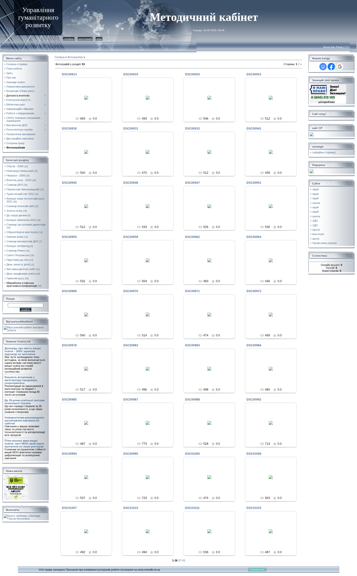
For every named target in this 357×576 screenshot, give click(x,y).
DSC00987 (130, 399)
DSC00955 (69, 237)
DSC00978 (69, 345)
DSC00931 (130, 128)
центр (315, 238)
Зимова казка (15, 236)
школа (316, 202)
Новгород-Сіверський (20, 170)
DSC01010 (130, 508)
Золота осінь (14, 210)
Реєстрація (85, 38)
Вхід (99, 38)
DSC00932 (192, 128)
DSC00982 (130, 345)
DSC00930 (69, 128)
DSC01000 (192, 453)
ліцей (315, 189)
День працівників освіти (21, 273)
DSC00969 (69, 291)
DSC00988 (192, 399)
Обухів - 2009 (15, 166)
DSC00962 (192, 237)
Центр (316, 229)
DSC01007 (69, 508)
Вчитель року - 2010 (19, 180)
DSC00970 (130, 291)
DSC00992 (253, 399)
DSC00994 (69, 453)
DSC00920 (192, 74)
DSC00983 (192, 345)
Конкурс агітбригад (18, 245)
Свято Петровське (18, 255)
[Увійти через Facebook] (331, 66)
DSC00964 (253, 237)
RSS (347, 47)
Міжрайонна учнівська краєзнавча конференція (22, 284)
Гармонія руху (15, 278)
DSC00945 (69, 182)
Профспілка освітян (324, 243)
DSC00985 (69, 399)
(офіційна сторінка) (324, 152)
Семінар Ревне (16, 250)
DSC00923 (253, 74)
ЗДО (315, 220)
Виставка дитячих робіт (21, 269)
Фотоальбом (75, 57)
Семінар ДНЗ (15, 184)
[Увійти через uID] (323, 66)
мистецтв (318, 234)
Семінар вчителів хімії (20, 206)
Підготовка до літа (18, 259)
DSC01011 (192, 508)
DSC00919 (130, 74)
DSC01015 (253, 508)
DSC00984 (253, 345)
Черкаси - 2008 (16, 175)
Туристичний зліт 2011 (20, 193)
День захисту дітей (18, 264)
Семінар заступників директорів (26, 224)
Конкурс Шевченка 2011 (21, 219)
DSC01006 (253, 453)
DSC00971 (192, 291)
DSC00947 (192, 182)
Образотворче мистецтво (22, 232)
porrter (88, 101)
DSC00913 (69, 74)
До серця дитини (17, 215)
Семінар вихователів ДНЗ (22, 241)
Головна (68, 38)
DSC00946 (130, 182)
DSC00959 (130, 237)
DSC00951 (253, 182)
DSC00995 (130, 453)
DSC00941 (253, 128)
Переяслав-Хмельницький (23, 189)
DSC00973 (253, 291)
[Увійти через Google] (340, 66)
